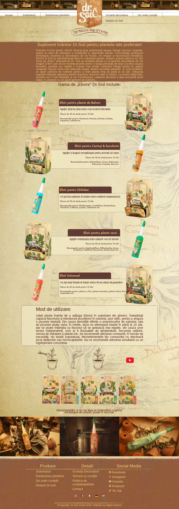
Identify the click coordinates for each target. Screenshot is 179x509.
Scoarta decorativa (117, 15)
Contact (77, 489)
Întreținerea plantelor (57, 15)
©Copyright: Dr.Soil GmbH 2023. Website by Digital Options (89, 505)
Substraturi (29, 15)
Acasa (9, 15)
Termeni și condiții (84, 476)
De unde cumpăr (147, 15)
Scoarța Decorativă (85, 471)
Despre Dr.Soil (114, 20)
